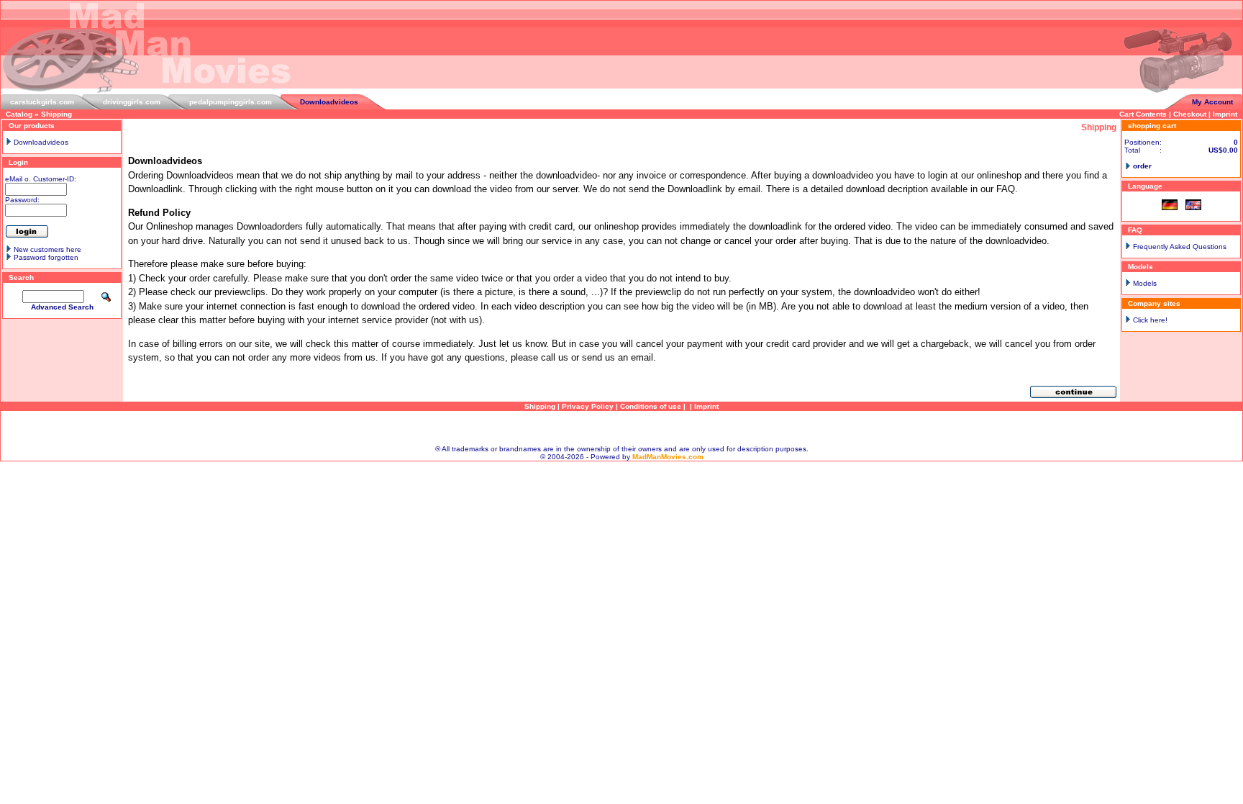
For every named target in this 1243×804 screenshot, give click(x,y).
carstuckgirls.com (42, 102)
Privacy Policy (588, 406)
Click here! (1150, 320)
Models (1145, 283)
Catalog (19, 114)
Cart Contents (1143, 114)
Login (18, 162)
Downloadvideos (329, 102)
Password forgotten (46, 257)
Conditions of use (650, 406)
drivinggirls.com (131, 102)
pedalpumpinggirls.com (230, 102)
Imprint (1225, 114)
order (1142, 166)
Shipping (56, 114)
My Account (1212, 102)
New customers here (47, 249)
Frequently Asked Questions (1179, 246)
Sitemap (621, 428)
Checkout (1189, 114)
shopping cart (1152, 126)
